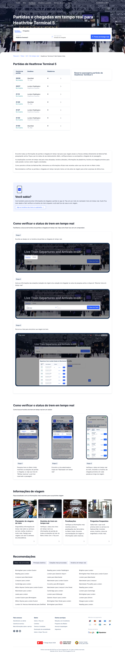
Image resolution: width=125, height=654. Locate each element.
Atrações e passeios (44, 3)
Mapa (70, 3)
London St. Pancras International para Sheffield (30, 604)
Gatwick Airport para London (56, 597)
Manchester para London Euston (57, 580)
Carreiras (36, 623)
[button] (75, 3)
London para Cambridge (87, 591)
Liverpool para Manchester (24, 577)
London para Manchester (87, 577)
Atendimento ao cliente (19, 621)
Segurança (58, 629)
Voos (24, 3)
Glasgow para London (86, 601)
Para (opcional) (57, 35)
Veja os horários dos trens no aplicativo (30, 207)
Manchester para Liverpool (87, 580)
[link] (102, 2)
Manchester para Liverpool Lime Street (59, 587)
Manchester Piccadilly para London (90, 584)
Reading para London (22, 574)
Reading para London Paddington (58, 570)
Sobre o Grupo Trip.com (40, 632)
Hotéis (18, 3)
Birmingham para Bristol (55, 604)
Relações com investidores (62, 621)
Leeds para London (21, 594)
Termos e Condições (39, 626)
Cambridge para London (23, 584)
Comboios (32, 3)
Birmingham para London (87, 594)
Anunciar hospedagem (61, 626)
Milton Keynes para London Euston (26, 601)
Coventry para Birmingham (55, 584)
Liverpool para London (22, 580)
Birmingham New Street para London (59, 601)
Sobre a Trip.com (39, 621)
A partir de (18, 35)
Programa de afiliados (61, 623)
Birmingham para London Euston (25, 570)
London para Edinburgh (54, 594)
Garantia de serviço (18, 623)
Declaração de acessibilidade (42, 629)
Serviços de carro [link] (59, 3)
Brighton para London (86, 570)
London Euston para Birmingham (25, 597)
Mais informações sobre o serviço (22, 626)
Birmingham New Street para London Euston (93, 574)
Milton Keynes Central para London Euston (29, 587)
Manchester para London (23, 591)
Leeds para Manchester (54, 577)
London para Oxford (85, 597)
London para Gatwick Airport (56, 574)
